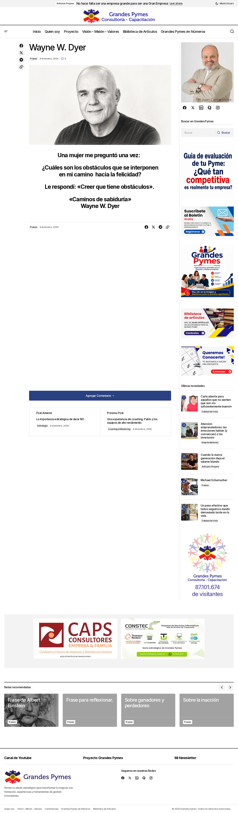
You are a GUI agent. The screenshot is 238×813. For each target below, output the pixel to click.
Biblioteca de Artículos (104, 809)
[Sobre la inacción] (207, 710)
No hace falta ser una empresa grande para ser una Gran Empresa (122, 3)
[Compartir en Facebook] (21, 45)
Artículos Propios (65, 3)
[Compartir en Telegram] (21, 59)
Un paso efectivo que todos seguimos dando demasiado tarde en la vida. (215, 510)
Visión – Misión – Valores (29, 809)
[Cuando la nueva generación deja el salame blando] (189, 461)
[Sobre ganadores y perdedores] (148, 710)
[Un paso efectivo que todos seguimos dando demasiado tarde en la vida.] (189, 512)
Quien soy (9, 809)
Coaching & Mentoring (119, 429)
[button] (224, 3)
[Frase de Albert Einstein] (31, 710)
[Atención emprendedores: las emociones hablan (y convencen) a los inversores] (189, 430)
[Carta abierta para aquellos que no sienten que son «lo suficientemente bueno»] (189, 403)
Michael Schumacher (214, 480)
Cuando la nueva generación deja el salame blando (212, 458)
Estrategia (42, 425)
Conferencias (51, 809)
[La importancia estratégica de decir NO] (64, 422)
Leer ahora (176, 3)
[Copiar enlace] (21, 66)
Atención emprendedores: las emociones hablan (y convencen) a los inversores (214, 430)
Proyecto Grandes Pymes (103, 758)
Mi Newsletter (185, 758)
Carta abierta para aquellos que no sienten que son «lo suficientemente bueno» (216, 401)
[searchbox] (198, 132)
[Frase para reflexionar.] (90, 710)
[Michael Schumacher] (189, 486)
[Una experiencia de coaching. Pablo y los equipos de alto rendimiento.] (135, 422)
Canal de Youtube (18, 758)
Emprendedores (210, 442)
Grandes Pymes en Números (75, 809)
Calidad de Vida (210, 411)
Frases (33, 58)
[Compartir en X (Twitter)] (21, 52)
